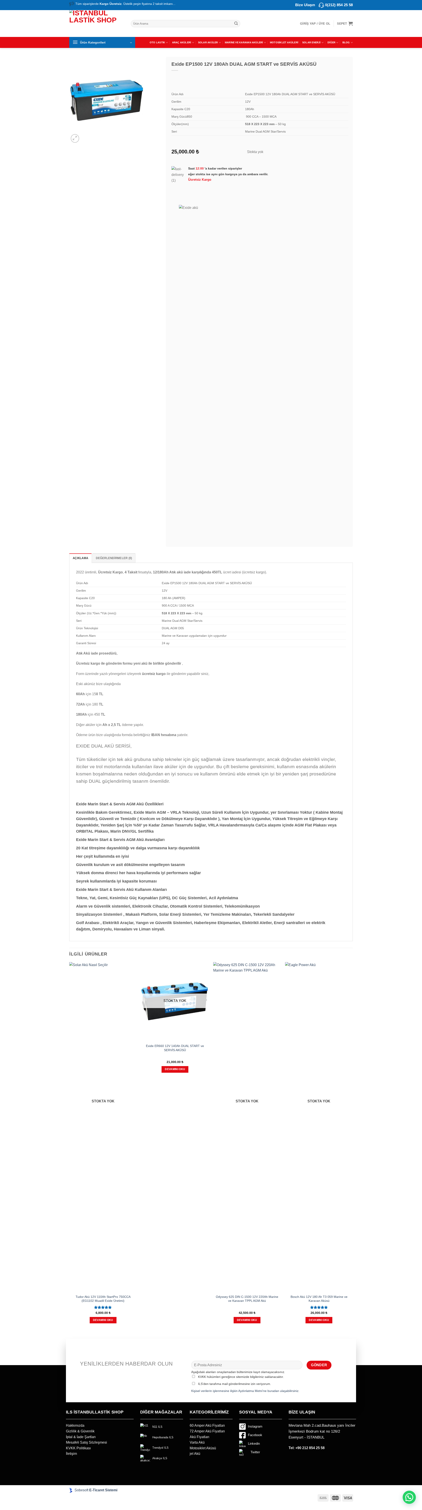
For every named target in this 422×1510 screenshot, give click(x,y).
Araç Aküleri (181, 42)
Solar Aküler (208, 42)
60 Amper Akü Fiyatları (207, 1425)
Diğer (331, 42)
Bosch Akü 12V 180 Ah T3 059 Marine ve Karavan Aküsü (319, 1299)
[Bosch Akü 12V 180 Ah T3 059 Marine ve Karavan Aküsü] (319, 1127)
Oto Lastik (157, 42)
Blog (346, 42)
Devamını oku (103, 1320)
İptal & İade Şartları (81, 1437)
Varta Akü (197, 1442)
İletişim (71, 1453)
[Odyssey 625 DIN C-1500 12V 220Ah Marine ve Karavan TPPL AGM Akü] (247, 1127)
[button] (409, 1497)
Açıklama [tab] (80, 558)
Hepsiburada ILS (162, 1437)
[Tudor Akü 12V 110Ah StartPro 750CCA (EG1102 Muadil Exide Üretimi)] (103, 1127)
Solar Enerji (311, 42)
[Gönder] (236, 23)
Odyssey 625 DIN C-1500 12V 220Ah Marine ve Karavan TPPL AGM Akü (247, 1299)
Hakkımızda (75, 1425)
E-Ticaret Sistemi (103, 1490)
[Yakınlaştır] (75, 138)
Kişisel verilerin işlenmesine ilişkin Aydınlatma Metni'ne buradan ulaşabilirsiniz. (245, 1391)
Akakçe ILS (159, 1458)
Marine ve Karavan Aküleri (244, 42)
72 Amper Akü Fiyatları (207, 1431)
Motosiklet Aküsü (203, 1448)
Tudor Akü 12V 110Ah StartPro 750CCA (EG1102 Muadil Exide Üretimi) (103, 1299)
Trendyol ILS (160, 1447)
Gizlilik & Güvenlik (80, 1431)
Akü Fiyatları (199, 1437)
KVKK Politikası (78, 1448)
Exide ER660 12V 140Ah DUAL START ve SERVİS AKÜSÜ (175, 1048)
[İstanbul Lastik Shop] (96, 22)
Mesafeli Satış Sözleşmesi (86, 1442)
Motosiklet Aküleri (284, 42)
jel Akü (195, 1453)
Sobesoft (81, 1490)
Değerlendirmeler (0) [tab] (114, 558)
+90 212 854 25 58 (310, 1448)
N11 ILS (157, 1426)
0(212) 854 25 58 (339, 5)
